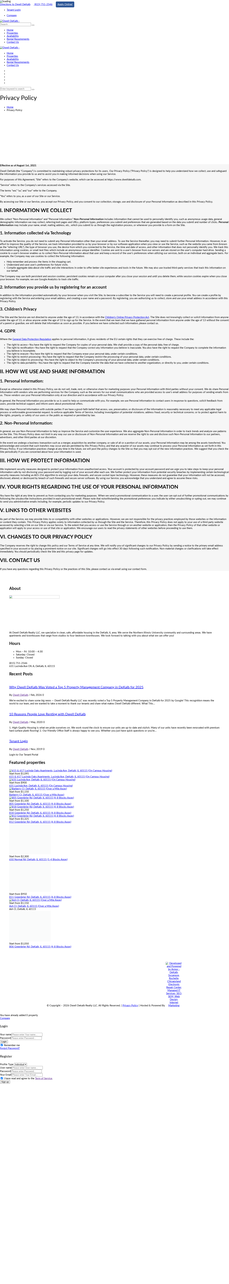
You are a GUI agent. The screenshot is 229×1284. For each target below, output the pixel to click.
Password (5, 1038)
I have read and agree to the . (28, 1078)
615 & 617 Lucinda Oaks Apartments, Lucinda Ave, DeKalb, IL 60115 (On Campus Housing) (59, 776)
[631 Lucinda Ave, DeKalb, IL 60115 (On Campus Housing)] (42, 779)
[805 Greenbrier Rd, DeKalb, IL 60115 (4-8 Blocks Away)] (41, 798)
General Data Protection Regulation (31, 339)
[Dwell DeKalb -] (10, 21)
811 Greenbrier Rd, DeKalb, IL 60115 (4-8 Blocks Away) (40, 897)
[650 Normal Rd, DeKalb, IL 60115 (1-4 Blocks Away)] (30, 853)
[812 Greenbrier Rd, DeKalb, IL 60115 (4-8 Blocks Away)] (41, 816)
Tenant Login (18, 741)
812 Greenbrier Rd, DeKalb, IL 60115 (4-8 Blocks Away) (40, 822)
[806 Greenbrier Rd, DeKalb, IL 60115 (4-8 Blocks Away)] (30, 940)
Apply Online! (65, 4)
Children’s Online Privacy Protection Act (127, 317)
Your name (5, 1034)
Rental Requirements (18, 39)
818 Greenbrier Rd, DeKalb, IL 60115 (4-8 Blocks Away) (40, 813)
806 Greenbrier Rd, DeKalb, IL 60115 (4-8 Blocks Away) (40, 946)
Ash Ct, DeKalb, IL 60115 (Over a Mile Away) (34, 906)
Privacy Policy (130, 1005)
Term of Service (43, 1078)
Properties (12, 33)
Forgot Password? (10, 1048)
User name (6, 1068)
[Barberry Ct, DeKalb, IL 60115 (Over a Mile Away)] (38, 789)
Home (10, 30)
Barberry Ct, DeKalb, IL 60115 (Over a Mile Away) (36, 795)
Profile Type (6, 1064)
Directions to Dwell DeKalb (15, 4)
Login (4, 1041)
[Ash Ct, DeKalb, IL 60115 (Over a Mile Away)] (35, 900)
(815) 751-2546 (43, 4)
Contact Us (13, 42)
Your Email (6, 1075)
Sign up (5, 1082)
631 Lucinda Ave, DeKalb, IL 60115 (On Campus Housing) (41, 786)
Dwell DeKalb (20, 695)
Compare (5, 1018)
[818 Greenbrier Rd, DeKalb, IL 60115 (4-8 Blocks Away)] (41, 807)
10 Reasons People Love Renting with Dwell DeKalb (47, 714)
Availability (13, 36)
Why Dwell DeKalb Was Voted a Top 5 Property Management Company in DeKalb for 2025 (76, 687)
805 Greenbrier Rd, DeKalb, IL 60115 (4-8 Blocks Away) (40, 804)
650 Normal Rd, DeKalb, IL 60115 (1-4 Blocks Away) (38, 859)
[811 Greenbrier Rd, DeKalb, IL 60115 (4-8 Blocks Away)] (30, 891)
